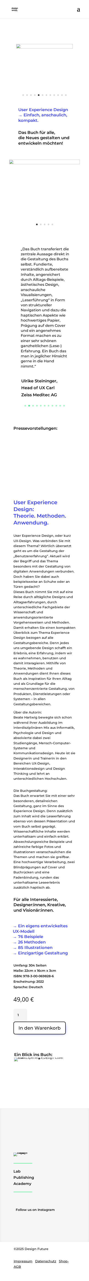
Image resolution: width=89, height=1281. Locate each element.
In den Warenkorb (39, 1028)
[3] (44, 163)
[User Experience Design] (44, 47)
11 (62, 95)
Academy (22, 1183)
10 (58, 95)
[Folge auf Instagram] (18, 1203)
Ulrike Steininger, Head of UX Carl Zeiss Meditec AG (39, 387)
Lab (17, 1171)
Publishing (23, 1177)
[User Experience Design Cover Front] (43, 1057)
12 (66, 95)
